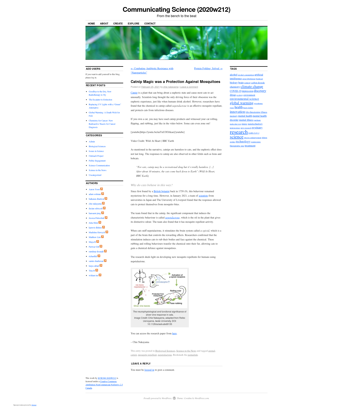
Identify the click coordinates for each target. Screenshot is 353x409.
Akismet (33, 405)
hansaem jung (95, 213)
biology (234, 82)
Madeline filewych (97, 232)
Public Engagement (97, 160)
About (104, 23)
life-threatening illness (256, 112)
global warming (241, 102)
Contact (150, 23)
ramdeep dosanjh (96, 251)
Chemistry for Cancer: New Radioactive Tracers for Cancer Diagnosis (102, 124)
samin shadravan (96, 260)
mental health (245, 116)
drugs (233, 95)
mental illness (246, 120)
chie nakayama (171, 86)
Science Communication (99, 165)
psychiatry (257, 127)
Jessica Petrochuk (96, 217)
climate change (252, 86)
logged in (149, 369)
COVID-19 (235, 91)
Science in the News (186, 350)
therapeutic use (237, 145)
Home (91, 23)
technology (243, 141)
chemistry (235, 86)
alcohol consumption (246, 75)
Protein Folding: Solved (208, 68)
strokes (232, 142)
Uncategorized (95, 174)
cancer (247, 82)
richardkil (93, 256)
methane (257, 120)
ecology (240, 95)
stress (264, 137)
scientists (203, 195)
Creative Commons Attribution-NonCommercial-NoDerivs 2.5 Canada (104, 384)
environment (249, 95)
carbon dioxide (258, 82)
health (239, 107)
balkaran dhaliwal (96, 198)
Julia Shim (93, 222)
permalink (193, 354)
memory (234, 116)
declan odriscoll (95, 208)
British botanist (162, 191)
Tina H (92, 270)
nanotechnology (255, 123)
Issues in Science (96, 151)
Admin (92, 141)
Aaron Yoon (94, 189)
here (174, 333)
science (236, 137)
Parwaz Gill (94, 246)
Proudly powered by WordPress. (158, 398)
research (239, 131)
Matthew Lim (95, 237)
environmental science (244, 99)
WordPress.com (202, 398)
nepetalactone (165, 354)
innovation (237, 111)
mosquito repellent (147, 354)
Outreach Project (96, 155)
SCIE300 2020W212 (107, 377)
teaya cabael (94, 265)
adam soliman (95, 194)
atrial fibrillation (248, 78)
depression (247, 91)
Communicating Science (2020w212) (176, 9)
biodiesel (259, 78)
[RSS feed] (101, 189)
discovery (260, 90)
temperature (256, 142)
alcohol (233, 74)
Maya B (92, 241)
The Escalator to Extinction (100, 99)
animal (211, 350)
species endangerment (252, 137)
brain (241, 82)
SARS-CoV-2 (253, 133)
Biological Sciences (165, 350)
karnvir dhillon (95, 227)
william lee (93, 275)
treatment (250, 145)
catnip (134, 354)
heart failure (248, 107)
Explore (133, 23)
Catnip (134, 92)
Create (118, 23)
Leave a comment (189, 86)
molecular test (235, 124)
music (244, 123)
